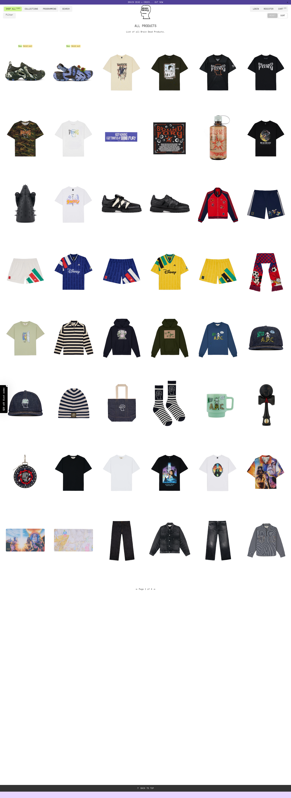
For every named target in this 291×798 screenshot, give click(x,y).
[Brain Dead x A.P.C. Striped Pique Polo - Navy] (73, 337)
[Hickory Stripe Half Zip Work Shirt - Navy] (266, 540)
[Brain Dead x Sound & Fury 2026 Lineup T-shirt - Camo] (25, 137)
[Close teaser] (7, 385)
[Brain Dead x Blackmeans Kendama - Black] (266, 403)
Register (268, 9)
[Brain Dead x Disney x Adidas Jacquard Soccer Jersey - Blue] (73, 271)
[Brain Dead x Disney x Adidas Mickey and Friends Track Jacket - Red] (217, 203)
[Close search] (70, 8)
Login (256, 9)
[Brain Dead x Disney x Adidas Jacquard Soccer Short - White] (25, 271)
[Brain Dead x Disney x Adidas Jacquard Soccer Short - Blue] (121, 271)
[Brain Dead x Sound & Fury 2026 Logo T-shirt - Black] (266, 71)
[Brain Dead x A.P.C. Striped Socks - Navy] (169, 403)
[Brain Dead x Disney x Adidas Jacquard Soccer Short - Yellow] (217, 271)
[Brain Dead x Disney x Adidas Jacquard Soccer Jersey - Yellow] (169, 271)
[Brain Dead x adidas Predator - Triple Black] (169, 203)
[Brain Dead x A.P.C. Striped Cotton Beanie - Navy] (73, 403)
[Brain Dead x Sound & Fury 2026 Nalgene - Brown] (217, 137)
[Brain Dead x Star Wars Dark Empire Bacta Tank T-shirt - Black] (169, 472)
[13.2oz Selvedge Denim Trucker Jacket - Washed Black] (169, 540)
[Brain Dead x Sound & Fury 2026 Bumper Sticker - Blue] (121, 137)
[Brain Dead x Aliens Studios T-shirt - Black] (266, 137)
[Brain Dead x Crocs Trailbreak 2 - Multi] (25, 71)
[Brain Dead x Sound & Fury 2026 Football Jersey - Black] (217, 71)
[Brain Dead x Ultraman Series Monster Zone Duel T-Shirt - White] (73, 203)
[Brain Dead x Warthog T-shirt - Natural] (121, 71)
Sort (282, 15)
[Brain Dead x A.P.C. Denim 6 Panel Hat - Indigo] (25, 403)
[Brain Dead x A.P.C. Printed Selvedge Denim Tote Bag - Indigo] (121, 403)
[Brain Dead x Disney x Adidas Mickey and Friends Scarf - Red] (266, 271)
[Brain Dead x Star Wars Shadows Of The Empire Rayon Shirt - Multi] (266, 472)
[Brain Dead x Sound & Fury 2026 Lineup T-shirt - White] (73, 137)
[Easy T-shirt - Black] (73, 472)
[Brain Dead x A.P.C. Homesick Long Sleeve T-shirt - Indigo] (217, 337)
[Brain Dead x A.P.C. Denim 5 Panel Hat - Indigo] (266, 337)
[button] (4, 399)
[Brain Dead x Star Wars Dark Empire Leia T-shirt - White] (217, 472)
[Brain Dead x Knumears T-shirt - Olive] (169, 71)
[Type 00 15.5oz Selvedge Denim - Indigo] (121, 540)
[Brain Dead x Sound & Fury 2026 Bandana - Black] (169, 137)
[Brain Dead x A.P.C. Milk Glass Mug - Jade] (217, 403)
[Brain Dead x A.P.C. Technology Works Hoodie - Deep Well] (121, 337)
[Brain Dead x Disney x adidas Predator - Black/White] (121, 203)
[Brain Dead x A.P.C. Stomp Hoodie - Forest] (169, 337)
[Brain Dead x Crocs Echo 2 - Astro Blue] (73, 71)
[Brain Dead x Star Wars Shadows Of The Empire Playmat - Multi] (25, 540)
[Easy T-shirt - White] (121, 472)
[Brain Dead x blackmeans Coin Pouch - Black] (25, 472)
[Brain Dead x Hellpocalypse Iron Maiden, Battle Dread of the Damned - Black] (25, 203)
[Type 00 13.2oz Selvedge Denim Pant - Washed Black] (217, 540)
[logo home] (145, 12)
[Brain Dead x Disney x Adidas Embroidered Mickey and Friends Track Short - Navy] (266, 203)
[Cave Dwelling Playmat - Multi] (73, 540)
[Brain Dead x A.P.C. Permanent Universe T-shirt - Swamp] (25, 337)
